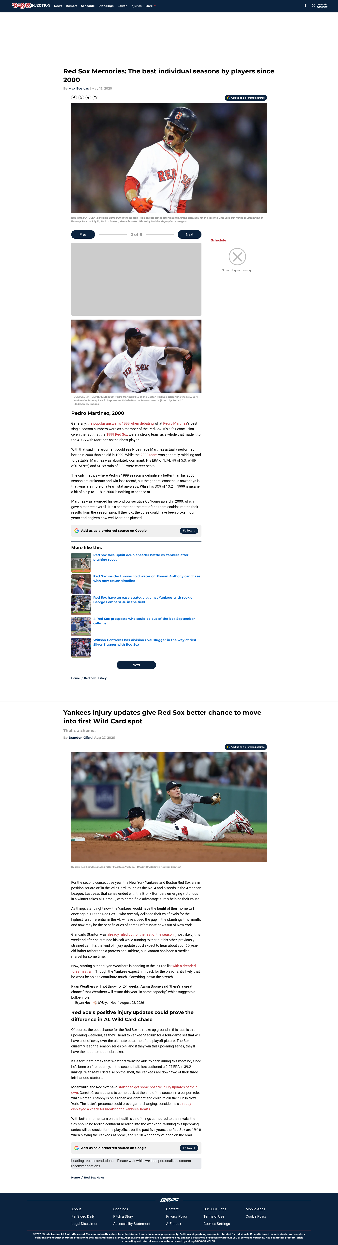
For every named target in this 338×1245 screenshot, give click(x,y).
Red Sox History (95, 678)
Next (189, 234)
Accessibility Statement (131, 1224)
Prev (83, 234)
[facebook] (305, 5)
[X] (313, 5)
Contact (172, 1209)
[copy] (95, 97)
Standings (106, 6)
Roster (122, 6)
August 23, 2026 (132, 1002)
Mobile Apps (255, 1209)
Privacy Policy (177, 1216)
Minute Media (50, 1234)
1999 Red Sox (117, 434)
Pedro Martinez (175, 423)
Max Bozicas (78, 88)
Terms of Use (213, 1216)
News (58, 6)
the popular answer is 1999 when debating (120, 423)
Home (75, 678)
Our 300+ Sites (214, 1209)
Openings (120, 1209)
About (76, 1209)
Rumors (71, 6)
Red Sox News (94, 1177)
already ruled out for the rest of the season (140, 934)
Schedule (88, 6)
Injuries (136, 6)
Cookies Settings (216, 1224)
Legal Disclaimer (84, 1224)
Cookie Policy (256, 1216)
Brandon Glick (80, 737)
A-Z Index (173, 1224)
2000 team (148, 455)
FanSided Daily (83, 1216)
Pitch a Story (123, 1216)
